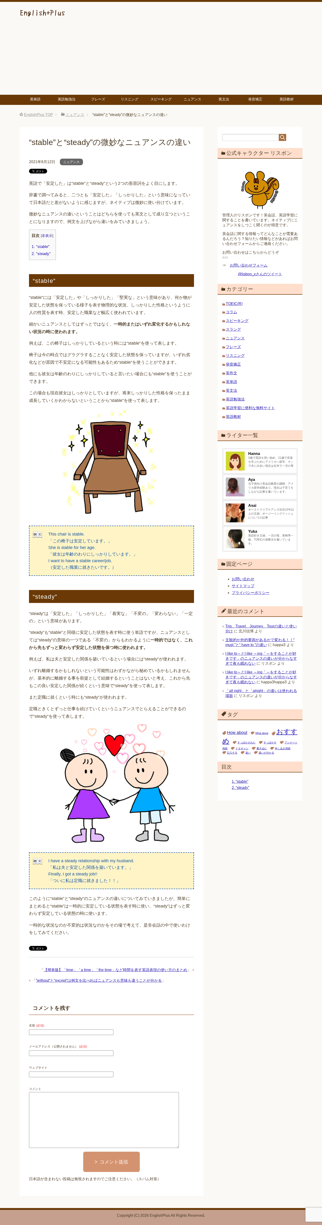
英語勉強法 (66, 99)
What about (261, 733)
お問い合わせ (243, 579)
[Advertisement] (161, 59)
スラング (233, 329)
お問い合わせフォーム (249, 265)
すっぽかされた (246, 742)
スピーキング (161, 99)
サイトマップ (243, 586)
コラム (231, 312)
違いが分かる (266, 752)
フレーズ (98, 99)
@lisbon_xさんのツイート (260, 274)
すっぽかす (270, 742)
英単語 (35, 99)
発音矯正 (255, 99)
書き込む (261, 748)
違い (248, 752)
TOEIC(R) (234, 304)
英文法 (224, 99)
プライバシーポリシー (250, 593)
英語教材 (287, 99)
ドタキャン (241, 748)
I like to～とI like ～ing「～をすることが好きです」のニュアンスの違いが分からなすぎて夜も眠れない (261, 658)
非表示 (47, 236)
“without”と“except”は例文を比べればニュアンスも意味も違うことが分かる (99, 980)
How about (237, 732)
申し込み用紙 (282, 748)
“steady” (41, 254)
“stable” (41, 246)
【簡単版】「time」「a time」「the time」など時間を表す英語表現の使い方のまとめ (115, 970)
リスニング (129, 99)
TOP (38, 115)
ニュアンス (192, 99)
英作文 (231, 373)
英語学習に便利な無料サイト (250, 408)
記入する (232, 752)
